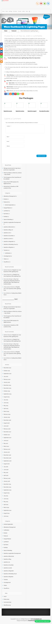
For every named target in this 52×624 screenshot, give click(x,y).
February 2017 (7, 449)
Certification (7, 253)
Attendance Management (9, 196)
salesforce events (8, 238)
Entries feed (6, 599)
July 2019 (6, 399)
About (7, 11)
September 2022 (7, 373)
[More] (23, 94)
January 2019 (7, 417)
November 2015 (7, 487)
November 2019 (7, 388)
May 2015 (6, 501)
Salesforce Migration (8, 247)
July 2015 (6, 495)
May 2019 (6, 405)
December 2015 (7, 484)
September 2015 (7, 490)
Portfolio (6, 216)
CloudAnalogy (31, 620)
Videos (5, 259)
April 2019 (6, 408)
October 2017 (7, 434)
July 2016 (6, 466)
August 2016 (7, 463)
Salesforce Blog (7, 229)
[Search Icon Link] (29, 11)
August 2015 (6, 492)
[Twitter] (8, 94)
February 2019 (7, 414)
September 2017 (7, 437)
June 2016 (6, 469)
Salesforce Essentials (9, 235)
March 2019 (6, 411)
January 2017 (7, 452)
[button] (43, 621)
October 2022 (7, 370)
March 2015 (6, 507)
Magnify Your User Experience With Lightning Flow (12, 288)
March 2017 (6, 446)
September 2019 (7, 394)
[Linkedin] (13, 94)
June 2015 (6, 498)
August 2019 (6, 396)
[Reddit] (10, 94)
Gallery (23, 11)
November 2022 (7, 367)
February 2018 (7, 428)
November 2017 (7, 431)
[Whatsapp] (18, 94)
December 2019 (7, 385)
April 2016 (6, 475)
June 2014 (6, 516)
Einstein (5, 199)
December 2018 (7, 420)
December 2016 (7, 455)
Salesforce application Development (12, 222)
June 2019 (6, 402)
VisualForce (6, 261)
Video (27, 11)
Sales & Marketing (8, 219)
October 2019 (7, 391)
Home (3, 11)
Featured (14, 30)
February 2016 (7, 478)
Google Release (7, 207)
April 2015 (6, 504)
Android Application (9, 205)
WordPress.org (7, 605)
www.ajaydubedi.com (36, 619)
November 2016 (7, 458)
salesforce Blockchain (9, 227)
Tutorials (19, 11)
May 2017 (6, 443)
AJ (15, 36)
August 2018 (6, 423)
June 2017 (6, 440)
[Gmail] (20, 94)
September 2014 (7, 510)
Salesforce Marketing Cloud (10, 244)
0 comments (36, 36)
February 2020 (7, 379)
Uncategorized (7, 256)
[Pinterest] (15, 94)
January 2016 (7, 481)
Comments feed (7, 602)
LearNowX (6, 210)
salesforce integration (9, 241)
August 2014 (6, 513)
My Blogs (10, 11)
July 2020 (6, 376)
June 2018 (6, 426)
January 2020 (7, 382)
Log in (5, 596)
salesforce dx (7, 232)
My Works (15, 11)
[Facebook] (5, 94)
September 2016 (7, 460)
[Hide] (0, 64)
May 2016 (6, 472)
